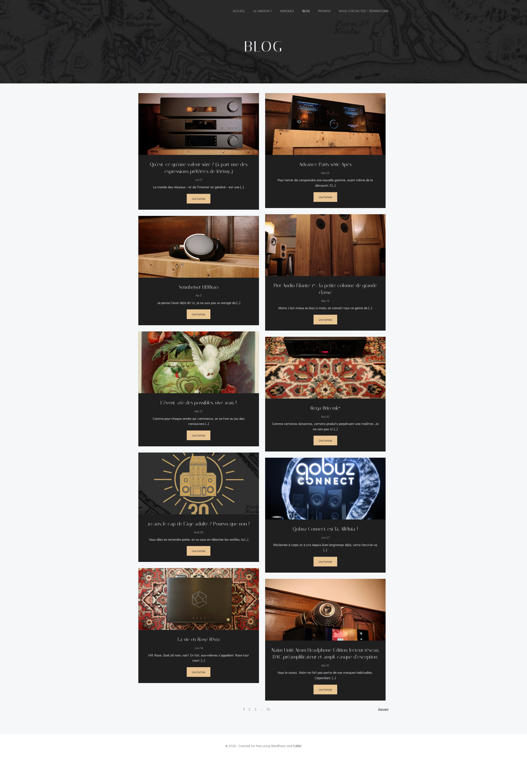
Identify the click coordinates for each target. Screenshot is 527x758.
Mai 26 (325, 173)
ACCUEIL (239, 11)
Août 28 (198, 532)
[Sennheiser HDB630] (198, 246)
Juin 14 (198, 648)
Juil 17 (198, 180)
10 (268, 709)
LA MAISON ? (262, 11)
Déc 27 (199, 411)
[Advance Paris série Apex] (325, 123)
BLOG (306, 11)
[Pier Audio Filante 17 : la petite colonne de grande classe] (325, 244)
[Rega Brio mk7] (325, 367)
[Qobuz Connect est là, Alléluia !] (325, 488)
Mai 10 (325, 665)
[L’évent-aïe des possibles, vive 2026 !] (198, 362)
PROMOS (324, 11)
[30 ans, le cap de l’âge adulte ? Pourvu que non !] (198, 483)
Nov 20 (325, 417)
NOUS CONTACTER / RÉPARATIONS (364, 11)
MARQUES (287, 11)
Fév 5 (199, 295)
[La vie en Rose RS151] (198, 598)
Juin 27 (325, 537)
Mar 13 (325, 301)
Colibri (297, 746)
